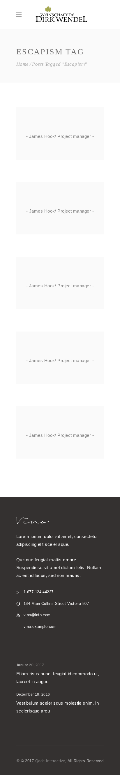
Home (22, 64)
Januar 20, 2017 (30, 665)
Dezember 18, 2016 (33, 694)
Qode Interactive (50, 761)
